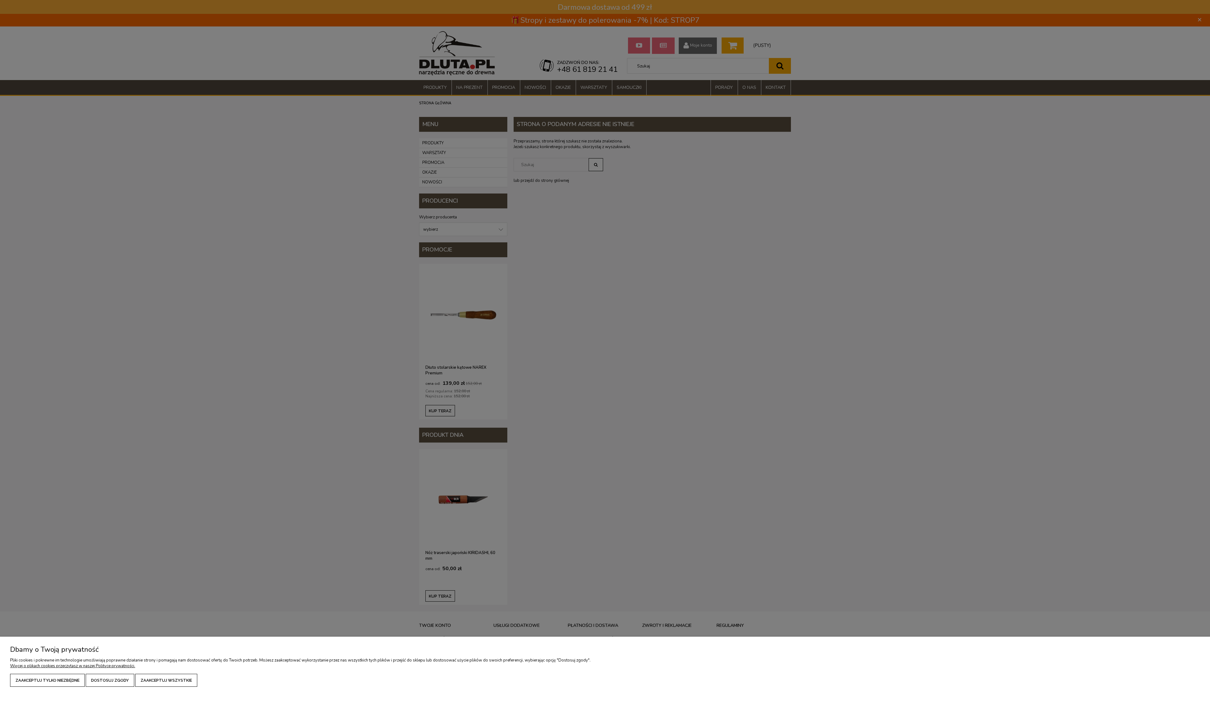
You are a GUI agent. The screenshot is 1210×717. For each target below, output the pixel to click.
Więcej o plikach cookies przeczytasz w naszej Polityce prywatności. (72, 666)
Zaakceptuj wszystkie (166, 680)
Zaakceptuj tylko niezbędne (47, 680)
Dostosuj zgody (110, 680)
